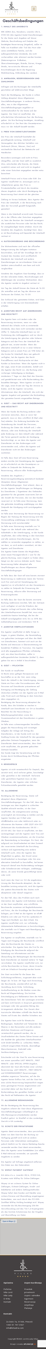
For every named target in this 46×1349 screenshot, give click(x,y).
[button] (34, 8)
